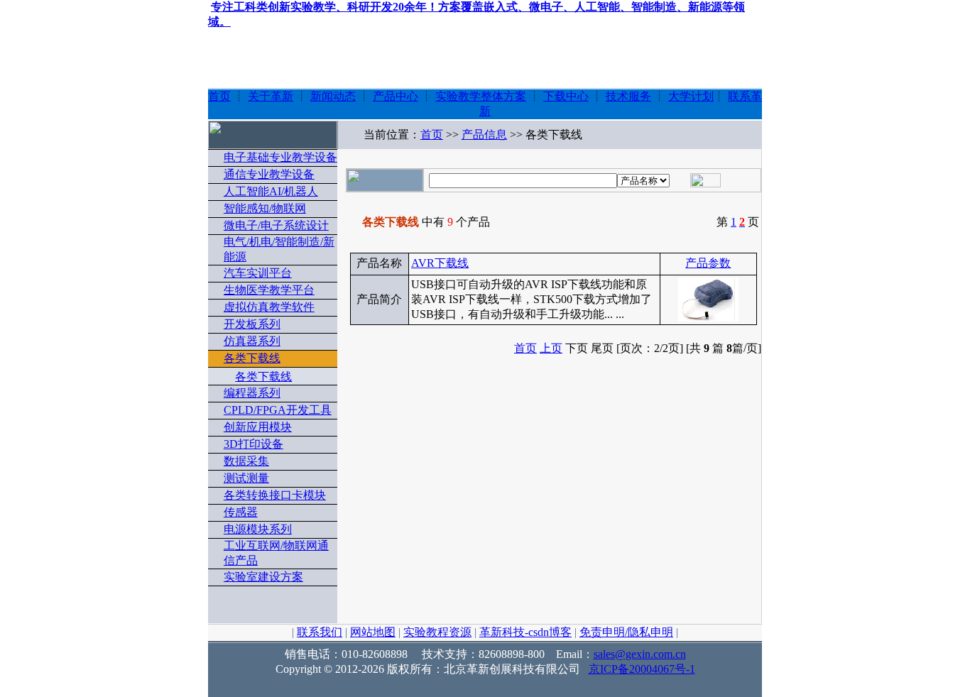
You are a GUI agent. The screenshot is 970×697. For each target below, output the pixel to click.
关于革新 (270, 96)
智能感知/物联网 (265, 208)
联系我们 (319, 632)
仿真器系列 (252, 341)
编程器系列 (252, 393)
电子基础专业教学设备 (280, 157)
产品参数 (708, 263)
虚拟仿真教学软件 (269, 307)
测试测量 (246, 478)
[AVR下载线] (708, 317)
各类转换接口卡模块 (275, 495)
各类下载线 (252, 358)
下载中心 (566, 96)
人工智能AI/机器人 (271, 191)
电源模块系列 (258, 529)
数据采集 (246, 461)
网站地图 (373, 632)
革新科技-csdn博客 (525, 632)
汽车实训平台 (258, 273)
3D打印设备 (253, 444)
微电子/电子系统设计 (276, 225)
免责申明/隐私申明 (626, 632)
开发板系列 (252, 324)
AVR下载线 (440, 263)
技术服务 (628, 96)
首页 (219, 96)
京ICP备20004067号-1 (642, 669)
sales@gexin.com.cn (640, 654)
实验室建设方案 (263, 577)
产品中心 (395, 96)
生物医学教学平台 (269, 290)
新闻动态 (333, 96)
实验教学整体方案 (480, 96)
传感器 (241, 512)
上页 (551, 348)
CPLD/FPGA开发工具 (278, 410)
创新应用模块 (258, 427)
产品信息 (484, 134)
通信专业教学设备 (269, 174)
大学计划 (691, 96)
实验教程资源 (437, 632)
